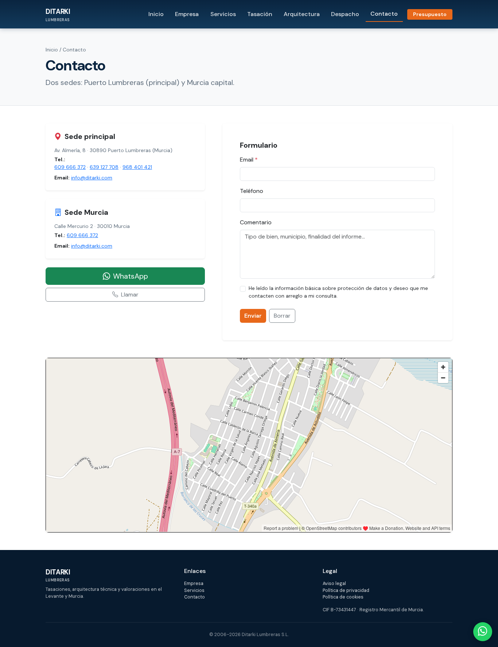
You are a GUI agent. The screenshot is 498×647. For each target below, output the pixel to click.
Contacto (384, 14)
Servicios (223, 14)
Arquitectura (302, 14)
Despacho (345, 14)
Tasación (259, 14)
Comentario (256, 222)
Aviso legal (334, 583)
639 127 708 (104, 167)
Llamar (130, 294)
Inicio (156, 14)
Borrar (282, 315)
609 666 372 (70, 167)
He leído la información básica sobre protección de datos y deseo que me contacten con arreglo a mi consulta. (338, 292)
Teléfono (251, 191)
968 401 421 (137, 167)
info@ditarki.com (91, 177)
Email (249, 159)
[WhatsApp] (482, 631)
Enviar (253, 315)
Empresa (187, 14)
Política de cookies (343, 597)
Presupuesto (430, 14)
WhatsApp (130, 276)
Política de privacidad (346, 590)
